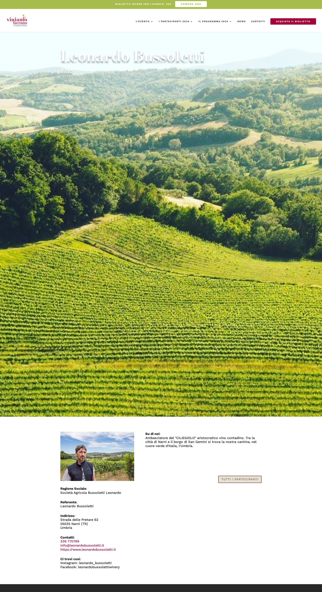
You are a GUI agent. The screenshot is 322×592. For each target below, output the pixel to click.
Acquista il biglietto (293, 21)
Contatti (258, 21)
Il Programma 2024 (213, 21)
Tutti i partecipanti (239, 479)
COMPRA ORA (191, 4)
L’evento (143, 21)
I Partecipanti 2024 (174, 21)
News (241, 21)
